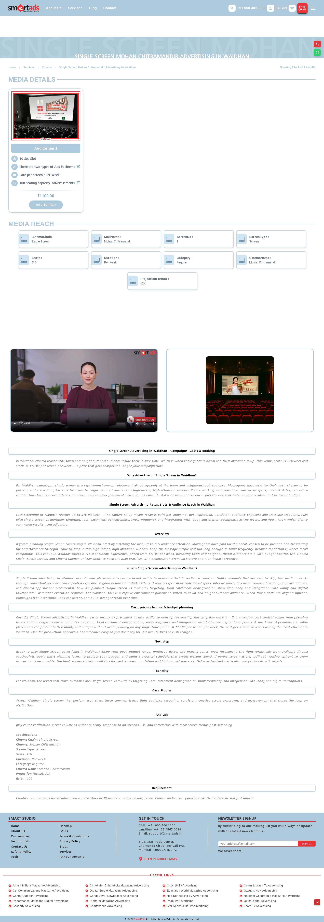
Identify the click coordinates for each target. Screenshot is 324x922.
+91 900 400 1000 (251, 8)
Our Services (20, 836)
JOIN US (307, 843)
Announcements (72, 856)
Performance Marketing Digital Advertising (41, 900)
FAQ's (64, 831)
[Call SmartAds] (317, 44)
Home (15, 826)
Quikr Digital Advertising (260, 900)
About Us (54, 8)
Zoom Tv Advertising (257, 906)
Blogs (64, 846)
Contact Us (19, 846)
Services (75, 8)
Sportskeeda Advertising (106, 906)
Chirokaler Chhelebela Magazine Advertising (119, 885)
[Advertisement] (162, 321)
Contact (109, 8)
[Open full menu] (313, 8)
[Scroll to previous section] (317, 894)
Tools (15, 856)
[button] (232, 8)
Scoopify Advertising (26, 906)
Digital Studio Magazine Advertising (113, 890)
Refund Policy (21, 851)
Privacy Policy (70, 841)
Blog (93, 8)
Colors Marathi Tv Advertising (263, 885)
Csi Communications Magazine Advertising (41, 890)
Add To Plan (46, 204)
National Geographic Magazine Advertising (272, 895)
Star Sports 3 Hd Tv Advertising (188, 906)
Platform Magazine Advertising (110, 900)
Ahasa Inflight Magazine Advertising (36, 885)
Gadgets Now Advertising (260, 890)
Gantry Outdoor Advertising (31, 895)
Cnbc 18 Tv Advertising (182, 885)
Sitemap (66, 826)
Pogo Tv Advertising (180, 900)
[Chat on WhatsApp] (317, 52)
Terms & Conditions (74, 836)
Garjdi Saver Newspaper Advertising (114, 895)
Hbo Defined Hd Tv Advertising (187, 895)
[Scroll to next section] (317, 902)
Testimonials (20, 841)
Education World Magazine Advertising (192, 890)
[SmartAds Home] (24, 8)
